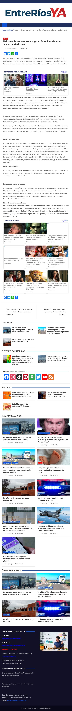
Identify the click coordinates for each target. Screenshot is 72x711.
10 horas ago (9, 442)
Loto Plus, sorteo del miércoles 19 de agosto (21, 405)
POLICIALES (6, 433)
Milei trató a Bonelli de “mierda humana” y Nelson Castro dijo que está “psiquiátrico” (53, 440)
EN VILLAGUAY (7, 463)
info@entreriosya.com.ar (11, 638)
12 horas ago (43, 475)
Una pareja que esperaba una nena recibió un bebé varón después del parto (51, 470)
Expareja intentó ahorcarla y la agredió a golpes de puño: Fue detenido (54, 311)
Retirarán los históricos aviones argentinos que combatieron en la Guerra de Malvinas (51, 528)
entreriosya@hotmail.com (16, 700)
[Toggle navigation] (9, 25)
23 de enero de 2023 (11, 48)
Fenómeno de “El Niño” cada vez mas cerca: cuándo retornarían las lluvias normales (20, 311)
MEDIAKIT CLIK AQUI (9, 649)
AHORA (5, 38)
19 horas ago (43, 503)
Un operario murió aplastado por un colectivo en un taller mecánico (22, 330)
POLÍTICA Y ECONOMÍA (44, 433)
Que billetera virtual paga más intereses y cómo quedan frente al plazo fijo (16, 559)
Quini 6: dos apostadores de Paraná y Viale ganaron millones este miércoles (23, 394)
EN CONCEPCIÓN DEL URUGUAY (11, 521)
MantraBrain (46, 708)
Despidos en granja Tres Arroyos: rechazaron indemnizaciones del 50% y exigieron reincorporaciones (18, 528)
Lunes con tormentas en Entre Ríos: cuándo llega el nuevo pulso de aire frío (57, 358)
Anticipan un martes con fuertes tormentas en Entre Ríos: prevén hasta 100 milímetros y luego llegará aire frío (22, 360)
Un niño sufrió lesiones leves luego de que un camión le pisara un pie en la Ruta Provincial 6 (58, 331)
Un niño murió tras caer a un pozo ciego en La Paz (23, 340)
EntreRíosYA (23, 48)
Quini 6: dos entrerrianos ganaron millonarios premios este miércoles (56, 394)
